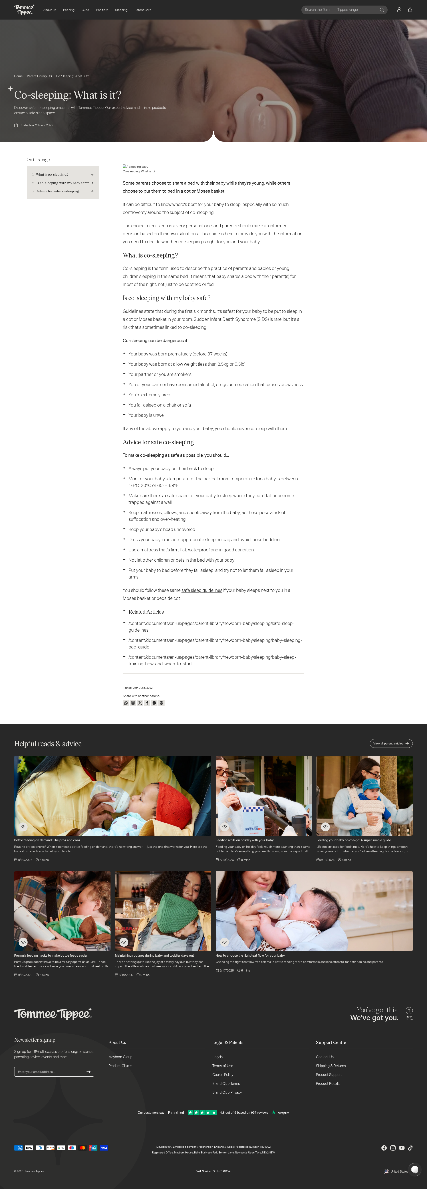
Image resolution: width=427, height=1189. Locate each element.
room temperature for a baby (247, 478)
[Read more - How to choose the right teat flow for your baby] (224, 942)
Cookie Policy (222, 1075)
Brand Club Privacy (227, 1092)
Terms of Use (222, 1066)
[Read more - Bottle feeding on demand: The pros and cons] (23, 826)
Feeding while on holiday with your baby (245, 840)
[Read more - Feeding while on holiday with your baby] (224, 826)
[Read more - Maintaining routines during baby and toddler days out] (123, 942)
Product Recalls (328, 1083)
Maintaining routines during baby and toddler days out (154, 955)
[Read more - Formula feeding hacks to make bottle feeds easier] (23, 942)
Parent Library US (39, 76)
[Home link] (24, 9)
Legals (217, 1057)
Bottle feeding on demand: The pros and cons (47, 840)
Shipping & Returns (331, 1066)
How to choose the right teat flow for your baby (250, 955)
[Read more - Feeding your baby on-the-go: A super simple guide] (325, 826)
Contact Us (325, 1057)
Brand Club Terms (226, 1083)
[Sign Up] (89, 1072)
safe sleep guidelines (201, 590)
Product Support (329, 1075)
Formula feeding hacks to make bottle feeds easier (51, 955)
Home (18, 76)
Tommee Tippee (34, 1171)
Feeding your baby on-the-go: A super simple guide (353, 840)
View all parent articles (388, 743)
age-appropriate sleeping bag (200, 539)
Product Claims (120, 1066)
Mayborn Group (120, 1057)
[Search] (382, 10)
